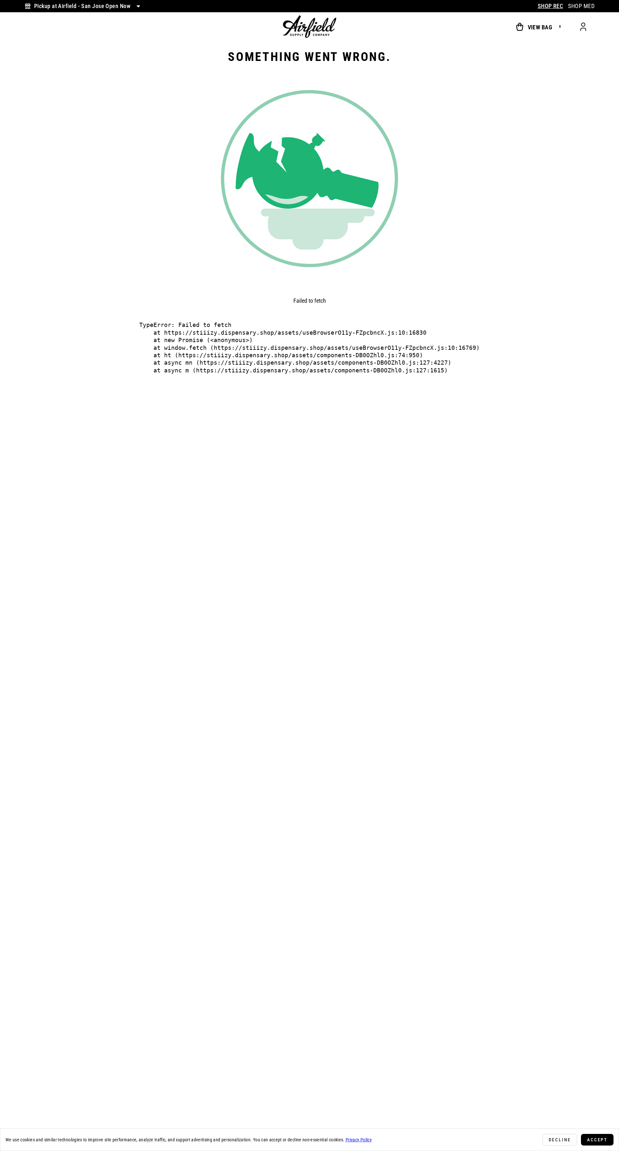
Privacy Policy (359, 1139)
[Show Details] (138, 6)
